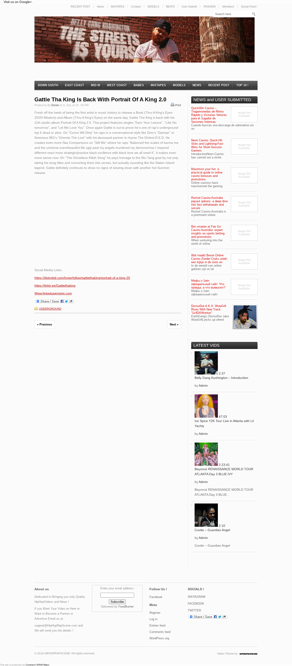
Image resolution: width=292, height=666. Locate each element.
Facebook (155, 597)
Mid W (95, 85)
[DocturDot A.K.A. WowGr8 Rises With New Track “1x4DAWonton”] (245, 316)
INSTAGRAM (196, 596)
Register (154, 612)
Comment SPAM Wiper (37, 664)
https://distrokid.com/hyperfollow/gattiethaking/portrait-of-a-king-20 (82, 278)
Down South (48, 85)
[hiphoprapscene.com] (253, 653)
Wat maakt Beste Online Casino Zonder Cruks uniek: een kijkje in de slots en (209, 259)
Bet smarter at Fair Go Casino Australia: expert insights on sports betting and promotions (207, 232)
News (100, 6)
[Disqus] (107, 396)
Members (228, 6)
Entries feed (157, 625)
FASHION (210, 6)
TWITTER (194, 610)
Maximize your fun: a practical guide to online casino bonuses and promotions (206, 174)
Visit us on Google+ (18, 2)
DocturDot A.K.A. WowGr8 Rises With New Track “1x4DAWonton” (208, 309)
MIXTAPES (117, 6)
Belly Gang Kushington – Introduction (221, 378)
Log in (153, 619)
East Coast (74, 85)
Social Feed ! (249, 6)
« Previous (44, 324)
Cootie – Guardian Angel (212, 530)
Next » (174, 324)
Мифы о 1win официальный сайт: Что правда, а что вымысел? (208, 284)
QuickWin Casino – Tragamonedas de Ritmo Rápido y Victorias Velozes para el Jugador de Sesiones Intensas (209, 114)
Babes (139, 85)
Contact (136, 6)
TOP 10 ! (242, 85)
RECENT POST (80, 6)
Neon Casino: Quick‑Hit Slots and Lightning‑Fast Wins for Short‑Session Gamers (207, 145)
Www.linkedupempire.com (53, 293)
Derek (55, 105)
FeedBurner (126, 606)
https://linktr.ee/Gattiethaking (55, 285)
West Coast (117, 85)
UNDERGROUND (50, 308)
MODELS (153, 6)
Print (178, 105)
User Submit (189, 6)
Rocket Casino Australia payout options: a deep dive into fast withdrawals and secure (209, 203)
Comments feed (159, 632)
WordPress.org (159, 638)
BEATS (170, 6)
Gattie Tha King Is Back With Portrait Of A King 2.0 (100, 99)
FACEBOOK (196, 603)
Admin (203, 385)
